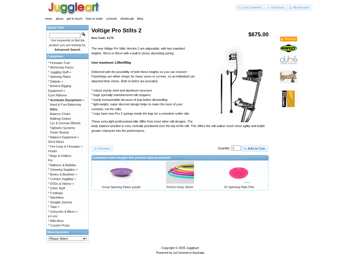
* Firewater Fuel (59, 62)
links (140, 18)
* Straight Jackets (60, 202)
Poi (50, 160)
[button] (250, 7)
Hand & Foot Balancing (65, 104)
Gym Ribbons (57, 95)
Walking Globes (60, 118)
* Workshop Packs (61, 67)
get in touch (74, 18)
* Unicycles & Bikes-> (63, 211)
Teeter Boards (59, 132)
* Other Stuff (56, 188)
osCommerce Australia (188, 252)
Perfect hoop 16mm (179, 187)
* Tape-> (54, 206)
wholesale (127, 18)
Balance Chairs (60, 113)
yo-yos (53, 216)
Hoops (52, 151)
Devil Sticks (56, 141)
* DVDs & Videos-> (61, 183)
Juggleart (192, 248)
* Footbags (55, 193)
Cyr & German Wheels (65, 123)
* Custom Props (59, 225)
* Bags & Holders (59, 155)
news (48, 18)
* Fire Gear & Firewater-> (65, 146)
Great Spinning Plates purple (121, 187)
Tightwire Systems (62, 128)
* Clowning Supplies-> (63, 169)
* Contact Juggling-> (62, 179)
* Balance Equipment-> (63, 137)
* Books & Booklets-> (62, 174)
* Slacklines (56, 197)
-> (66, 100)
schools (111, 18)
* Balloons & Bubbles (62, 165)
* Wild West (56, 221)
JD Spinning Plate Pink (239, 187)
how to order (94, 18)
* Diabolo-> (55, 81)
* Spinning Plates (59, 76)
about (59, 18)
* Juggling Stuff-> (59, 72)
